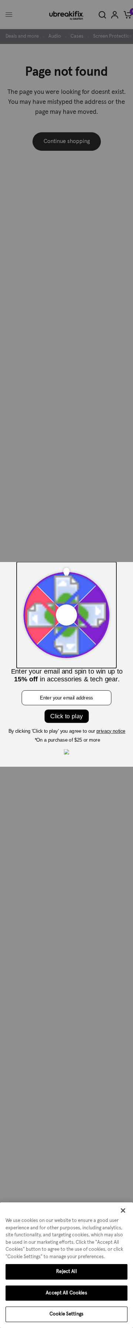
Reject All (66, 1271)
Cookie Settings (66, 1314)
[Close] (123, 1210)
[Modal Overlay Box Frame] (66, 664)
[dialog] (66, 1265)
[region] (66, 1265)
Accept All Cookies (66, 1293)
